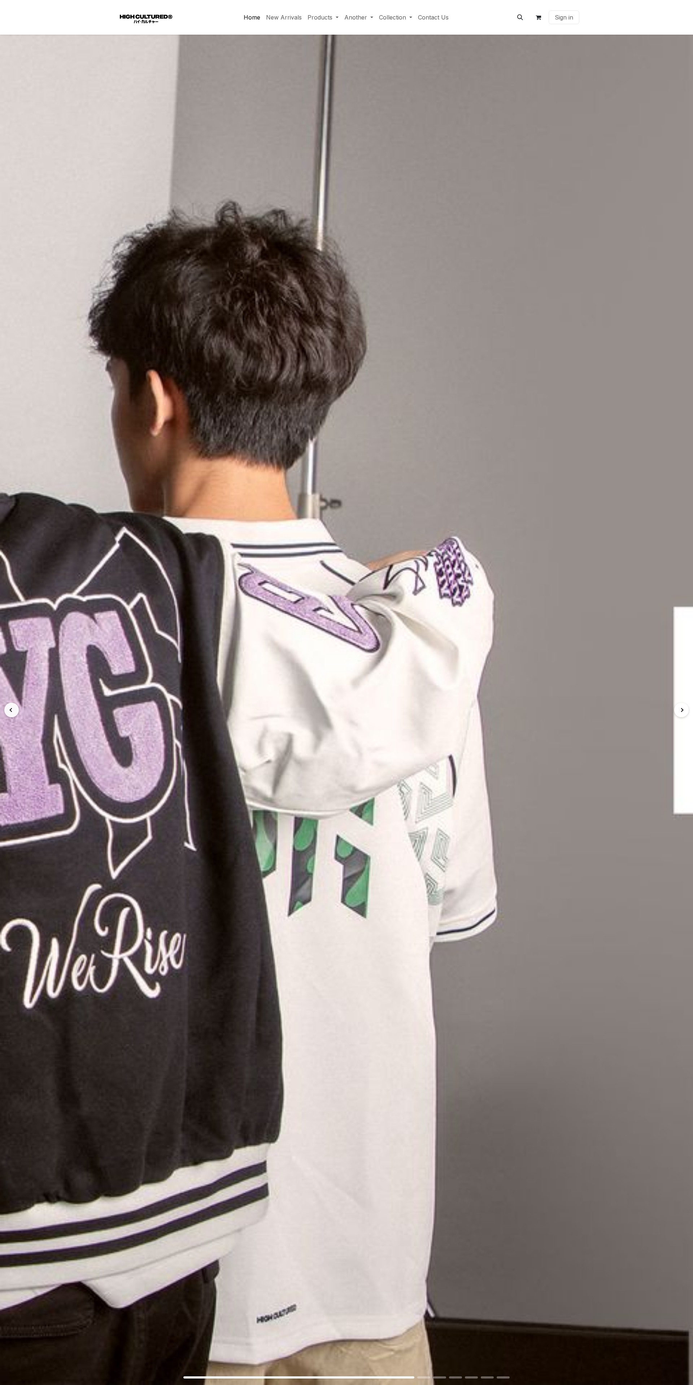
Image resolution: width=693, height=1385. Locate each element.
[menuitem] (252, 17)
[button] (520, 17)
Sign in (564, 17)
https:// (346, 710)
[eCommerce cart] (538, 17)
